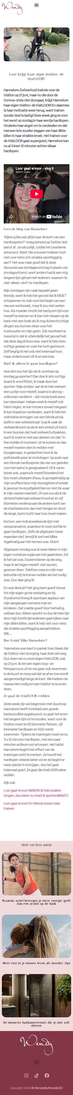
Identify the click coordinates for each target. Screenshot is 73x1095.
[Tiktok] (36, 1075)
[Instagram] (26, 1075)
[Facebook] (46, 1075)
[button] (37, 5)
